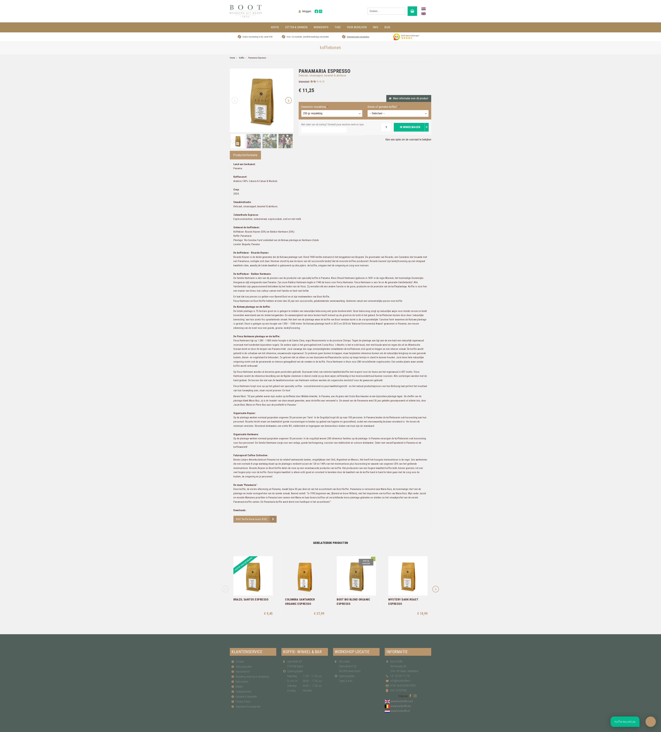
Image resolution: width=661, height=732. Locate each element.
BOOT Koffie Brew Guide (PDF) (251, 519)
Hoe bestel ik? (243, 671)
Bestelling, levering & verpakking (252, 676)
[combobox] (386, 11)
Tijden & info (345, 681)
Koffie (241, 57)
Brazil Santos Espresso (250, 599)
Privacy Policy (243, 701)
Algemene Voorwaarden (248, 706)
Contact (240, 661)
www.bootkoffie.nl (400, 711)
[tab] (245, 155)
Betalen (239, 686)
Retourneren (242, 681)
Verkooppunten (244, 666)
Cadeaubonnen (243, 691)
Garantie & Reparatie (246, 696)
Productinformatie (245, 155)
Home (232, 57)
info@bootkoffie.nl (400, 680)
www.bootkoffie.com (402, 701)
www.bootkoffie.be (401, 706)
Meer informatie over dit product (410, 98)
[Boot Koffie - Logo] (261, 11)
